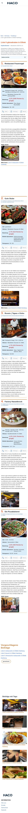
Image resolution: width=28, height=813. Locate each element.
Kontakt (3, 805)
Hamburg (13, 35)
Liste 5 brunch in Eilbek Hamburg (17, 308)
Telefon (6, 111)
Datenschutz (4, 807)
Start (2, 35)
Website (24, 111)
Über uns (3, 803)
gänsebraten (6, 661)
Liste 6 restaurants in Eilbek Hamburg (13, 651)
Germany (7, 35)
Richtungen (15, 111)
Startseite (3, 810)
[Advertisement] (14, 20)
